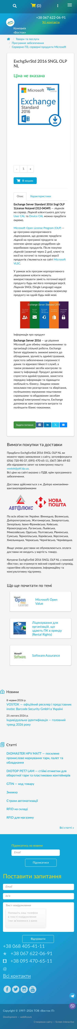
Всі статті (66, 827)
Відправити (38, 939)
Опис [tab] (20, 196)
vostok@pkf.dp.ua (18, 468)
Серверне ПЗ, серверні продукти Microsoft (39, 47)
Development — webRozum (17, 1017)
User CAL (19, 216)
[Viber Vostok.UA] (72, 1005)
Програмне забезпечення (28, 43)
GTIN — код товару (20, 783)
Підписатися (41, 862)
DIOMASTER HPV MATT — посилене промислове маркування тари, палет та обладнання (35, 758)
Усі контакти (51, 22)
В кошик (27, 180)
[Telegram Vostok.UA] (72, 995)
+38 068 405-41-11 (24, 946)
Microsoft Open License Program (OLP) (37, 228)
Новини (12, 692)
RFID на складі (17, 809)
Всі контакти (17, 976)
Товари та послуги (27, 39)
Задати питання (24, 425)
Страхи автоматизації (22, 800)
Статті (11, 745)
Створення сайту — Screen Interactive (54, 1022)
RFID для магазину (20, 817)
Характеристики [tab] (40, 196)
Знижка (12, 792)
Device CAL (36, 216)
